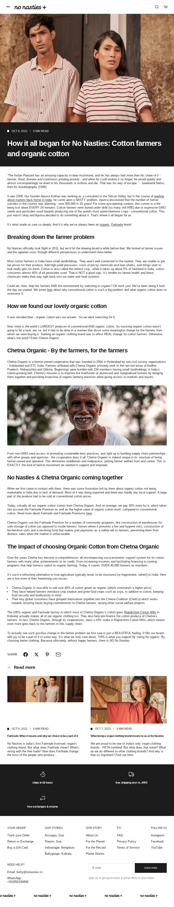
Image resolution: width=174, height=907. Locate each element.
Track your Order (18, 835)
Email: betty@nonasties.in (24, 872)
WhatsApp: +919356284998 (17, 880)
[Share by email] (58, 654)
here (50, 289)
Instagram (157, 835)
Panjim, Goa (53, 841)
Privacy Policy (126, 841)
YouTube (156, 847)
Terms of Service (128, 847)
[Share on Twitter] (36, 654)
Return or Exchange (20, 841)
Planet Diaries (95, 853)
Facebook (157, 841)
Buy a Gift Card (17, 847)
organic (104, 224)
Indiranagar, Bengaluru (59, 847)
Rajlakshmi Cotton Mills (140, 612)
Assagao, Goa (54, 835)
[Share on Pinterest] (47, 654)
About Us (92, 835)
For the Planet (95, 841)
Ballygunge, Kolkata (58, 853)
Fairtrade (117, 224)
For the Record (96, 847)
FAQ (120, 835)
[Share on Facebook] (25, 654)
